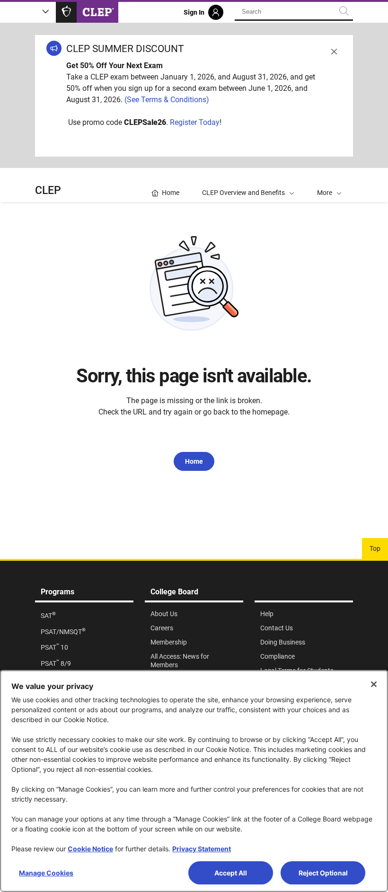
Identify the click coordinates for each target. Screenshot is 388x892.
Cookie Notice (90, 849)
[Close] (373, 684)
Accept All (230, 873)
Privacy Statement (201, 849)
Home (194, 461)
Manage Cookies (46, 873)
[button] (329, 185)
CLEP (48, 190)
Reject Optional (323, 873)
